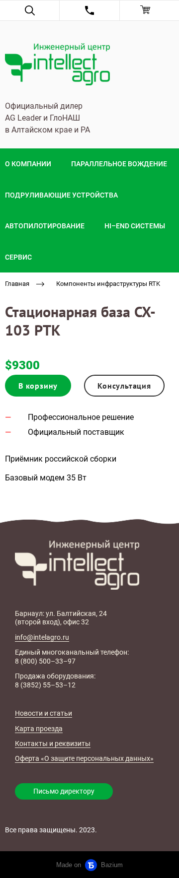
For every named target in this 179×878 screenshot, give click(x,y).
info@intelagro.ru (42, 637)
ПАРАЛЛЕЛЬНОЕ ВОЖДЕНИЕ (119, 164)
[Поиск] (29, 10)
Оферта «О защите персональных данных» (84, 758)
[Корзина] (149, 10)
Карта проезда (39, 729)
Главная (17, 283)
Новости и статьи (43, 713)
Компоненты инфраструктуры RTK (108, 283)
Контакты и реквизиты (52, 743)
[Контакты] (89, 10)
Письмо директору (63, 791)
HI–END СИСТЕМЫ (134, 226)
